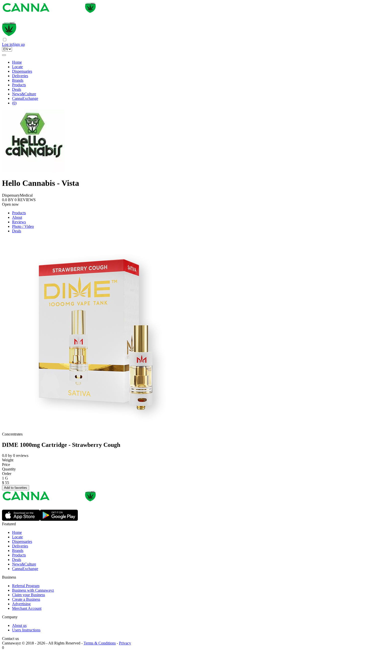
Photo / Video (23, 226)
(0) (14, 103)
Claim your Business (28, 595)
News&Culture (24, 94)
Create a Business (26, 599)
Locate (17, 67)
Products (19, 85)
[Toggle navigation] (4, 55)
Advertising (21, 604)
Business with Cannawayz (33, 590)
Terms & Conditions (100, 643)
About (17, 217)
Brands (17, 80)
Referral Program (25, 586)
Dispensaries (22, 71)
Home (17, 62)
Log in (7, 44)
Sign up (19, 44)
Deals (16, 89)
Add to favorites (15, 488)
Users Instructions (26, 630)
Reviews (19, 222)
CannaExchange (25, 98)
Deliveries (20, 76)
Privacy (125, 643)
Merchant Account (26, 608)
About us (19, 625)
